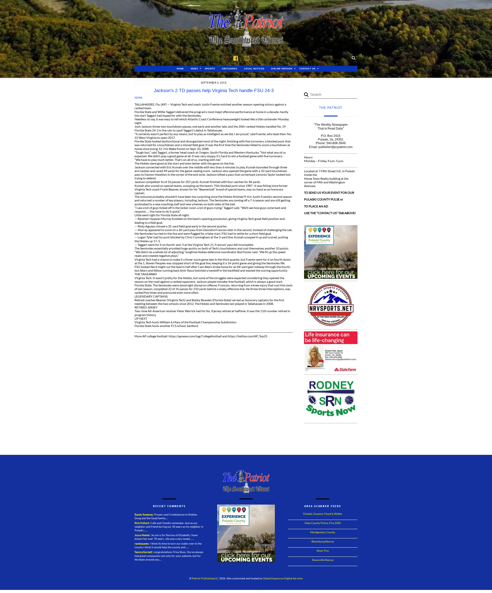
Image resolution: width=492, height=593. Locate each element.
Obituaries (229, 68)
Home (180, 68)
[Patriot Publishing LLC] (246, 40)
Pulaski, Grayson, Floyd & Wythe (322, 513)
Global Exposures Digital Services (283, 578)
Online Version (281, 68)
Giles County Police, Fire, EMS (323, 523)
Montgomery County (322, 532)
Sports (210, 68)
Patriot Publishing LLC (205, 578)
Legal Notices (254, 68)
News (194, 68)
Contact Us (307, 68)
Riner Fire (323, 550)
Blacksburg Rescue (323, 541)
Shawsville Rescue (322, 559)
